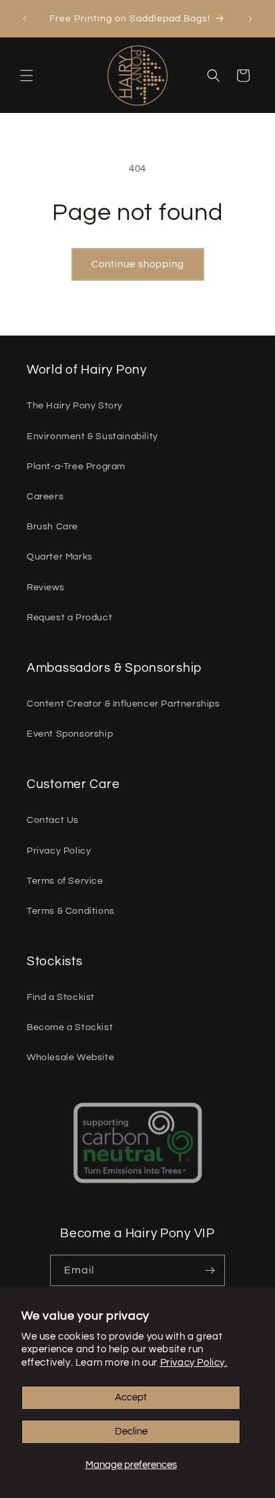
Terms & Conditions (71, 911)
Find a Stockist (61, 997)
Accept (131, 1397)
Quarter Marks (60, 556)
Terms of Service (65, 881)
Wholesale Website (70, 1057)
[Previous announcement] (24, 18)
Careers (45, 496)
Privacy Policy (59, 851)
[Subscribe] (209, 1270)
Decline (131, 1431)
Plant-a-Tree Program (76, 466)
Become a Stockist (70, 1027)
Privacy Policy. (194, 1363)
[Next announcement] (250, 18)
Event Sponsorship (70, 734)
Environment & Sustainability (92, 436)
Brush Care (52, 526)
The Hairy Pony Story (75, 405)
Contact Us (53, 820)
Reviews (45, 587)
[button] (26, 75)
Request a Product (69, 617)
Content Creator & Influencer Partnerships (123, 704)
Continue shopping (137, 264)
